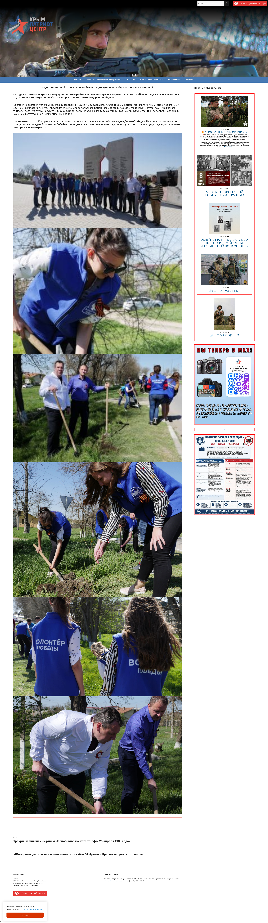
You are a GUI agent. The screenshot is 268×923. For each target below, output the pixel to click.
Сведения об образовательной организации (104, 79)
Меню (79, 79)
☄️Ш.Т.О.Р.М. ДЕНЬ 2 (224, 335)
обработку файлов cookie (31, 909)
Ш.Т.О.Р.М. (131, 79)
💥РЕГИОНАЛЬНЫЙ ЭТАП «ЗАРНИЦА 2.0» (224, 132)
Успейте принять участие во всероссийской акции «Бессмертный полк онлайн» (224, 243)
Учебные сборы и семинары (152, 79)
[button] (133, 75)
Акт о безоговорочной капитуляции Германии (224, 193)
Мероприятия (174, 79)
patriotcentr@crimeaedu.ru (112, 881)
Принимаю (25, 915)
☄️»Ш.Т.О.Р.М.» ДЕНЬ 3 (224, 291)
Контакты (190, 79)
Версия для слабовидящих (253, 3)
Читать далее (228, 147)
